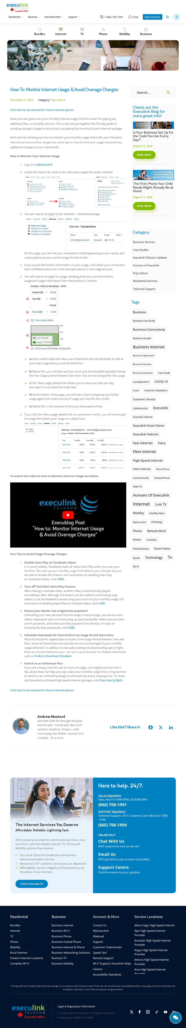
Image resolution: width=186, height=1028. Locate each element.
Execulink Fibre (53, 16)
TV (11, 936)
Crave (136, 390)
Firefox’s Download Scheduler (53, 656)
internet (141, 504)
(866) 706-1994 (112, 825)
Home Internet (142, 469)
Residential (14, 16)
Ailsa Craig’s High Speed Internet (154, 925)
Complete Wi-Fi (141, 381)
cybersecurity (140, 408)
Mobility (138, 513)
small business (141, 548)
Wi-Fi (136, 566)
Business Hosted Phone (66, 941)
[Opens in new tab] (131, 1012)
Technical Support (144, 289)
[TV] (82, 31)
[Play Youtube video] (68, 514)
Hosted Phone (162, 478)
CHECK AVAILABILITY (31, 883)
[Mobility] (124, 31)
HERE (101, 603)
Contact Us (99, 925)
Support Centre (113, 867)
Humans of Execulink (146, 265)
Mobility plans (157, 513)
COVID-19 (161, 382)
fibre (162, 443)
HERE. (60, 579)
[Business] (146, 31)
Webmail (98, 936)
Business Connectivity (149, 329)
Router (137, 539)
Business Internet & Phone (68, 947)
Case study (164, 372)
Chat (135, 17)
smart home (162, 548)
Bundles (15, 925)
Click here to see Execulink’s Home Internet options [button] (42, 110)
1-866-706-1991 (114, 17)
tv (170, 557)
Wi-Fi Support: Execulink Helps (112, 963)
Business (32, 16)
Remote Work (156, 531)
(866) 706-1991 (112, 804)
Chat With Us (111, 841)
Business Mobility (63, 963)
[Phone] (103, 31)
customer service (144, 399)
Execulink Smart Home (148, 426)
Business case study (144, 320)
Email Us (107, 854)
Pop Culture (140, 273)
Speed (136, 558)
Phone (14, 941)
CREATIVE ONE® (83, 1017)
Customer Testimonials (107, 947)
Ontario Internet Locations (26, 958)
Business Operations (144, 355)
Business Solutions (143, 372)
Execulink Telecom (145, 434)
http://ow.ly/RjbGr (111, 680)
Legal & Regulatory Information (76, 1006)
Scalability (151, 539)
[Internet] (60, 31)
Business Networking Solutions (71, 952)
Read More (144, 154)
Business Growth (142, 338)
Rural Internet (18, 952)
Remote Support (103, 958)
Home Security (141, 478)
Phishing (156, 522)
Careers (97, 969)
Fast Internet (143, 443)
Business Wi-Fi (61, 930)
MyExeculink (152, 17)
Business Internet (149, 346)
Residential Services (145, 281)
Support (72, 16)
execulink (160, 408)
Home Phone (162, 469)
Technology (154, 557)
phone (137, 531)
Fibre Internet (144, 451)
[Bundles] (39, 31)
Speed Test (99, 952)
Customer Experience (155, 390)
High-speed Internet (148, 460)
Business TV (59, 958)
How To (137, 486)
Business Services (144, 242)
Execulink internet (143, 417)
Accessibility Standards (107, 974)
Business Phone (61, 936)
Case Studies (141, 250)
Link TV (160, 504)
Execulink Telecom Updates (150, 257)
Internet (15, 930)
